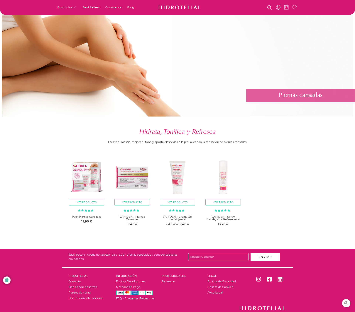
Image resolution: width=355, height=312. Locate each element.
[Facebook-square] (269, 279)
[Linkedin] (280, 279)
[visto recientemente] (346, 303)
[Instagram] (258, 279)
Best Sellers (91, 7)
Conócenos (113, 7)
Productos (65, 7)
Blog (130, 7)
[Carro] (286, 7)
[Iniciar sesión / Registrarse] (278, 7)
